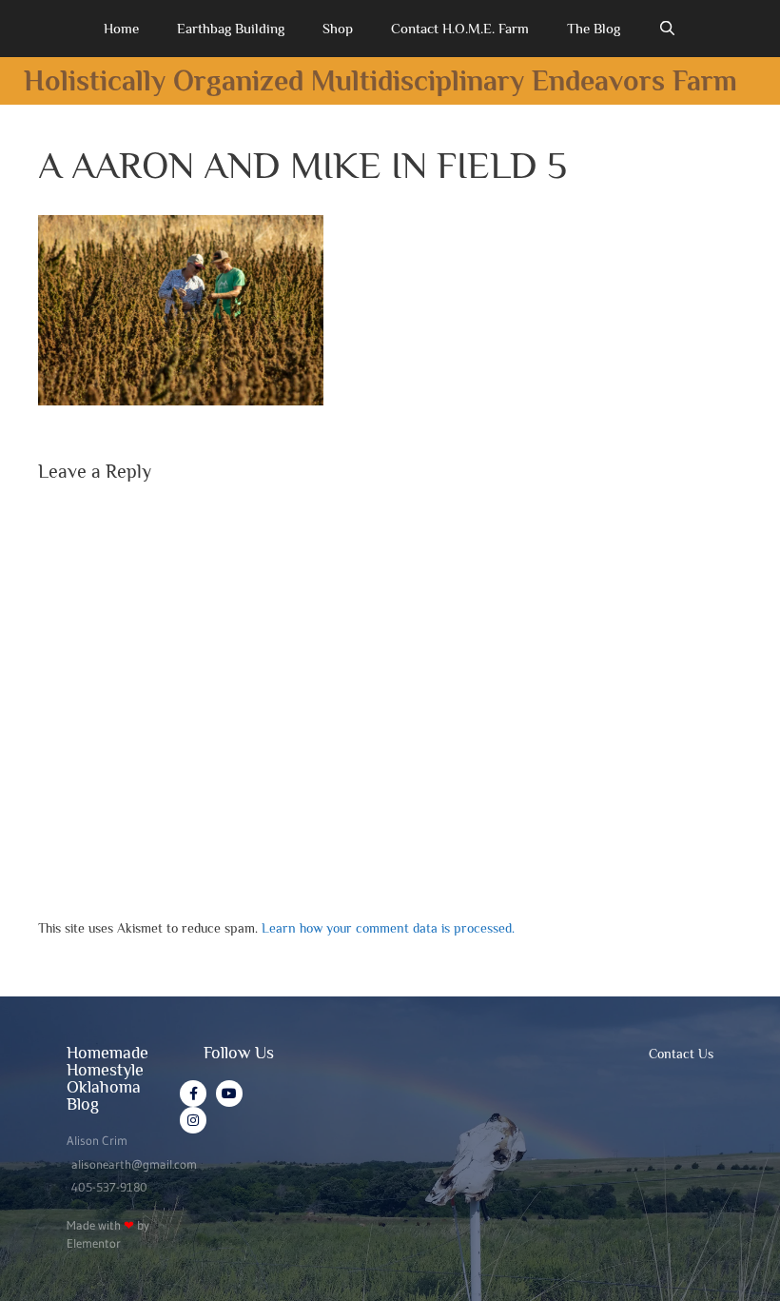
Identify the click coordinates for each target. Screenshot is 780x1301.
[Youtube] (229, 1093)
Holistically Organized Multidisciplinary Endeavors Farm (380, 81)
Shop (337, 28)
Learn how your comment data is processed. (388, 928)
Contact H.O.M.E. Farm (460, 28)
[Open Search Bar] (667, 28)
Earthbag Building (230, 28)
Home (121, 28)
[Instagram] (193, 1120)
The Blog (593, 28)
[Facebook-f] (193, 1093)
